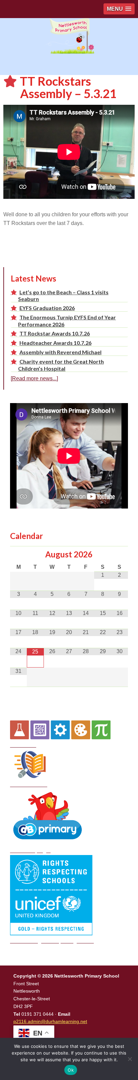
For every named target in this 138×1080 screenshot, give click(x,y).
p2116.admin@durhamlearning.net (50, 1021)
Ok (71, 1070)
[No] (129, 1059)
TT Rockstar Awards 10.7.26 (54, 333)
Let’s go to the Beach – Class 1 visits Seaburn (63, 295)
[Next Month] (119, 555)
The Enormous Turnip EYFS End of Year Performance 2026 (67, 320)
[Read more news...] (34, 378)
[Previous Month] (18, 555)
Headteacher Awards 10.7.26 (55, 342)
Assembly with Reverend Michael (60, 352)
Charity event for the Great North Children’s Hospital (61, 364)
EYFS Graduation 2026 (47, 308)
